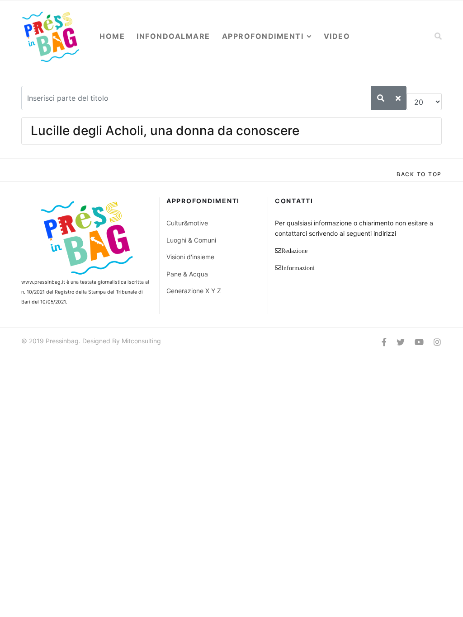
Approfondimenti (263, 36)
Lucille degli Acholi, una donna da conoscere (165, 130)
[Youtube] (419, 342)
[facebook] (384, 342)
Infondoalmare (173, 36)
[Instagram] (437, 342)
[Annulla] (398, 98)
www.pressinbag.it (43, 282)
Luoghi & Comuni (191, 240)
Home (112, 36)
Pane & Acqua (187, 274)
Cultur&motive (187, 223)
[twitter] (401, 342)
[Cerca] (380, 98)
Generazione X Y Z (193, 290)
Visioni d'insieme (190, 257)
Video (337, 36)
